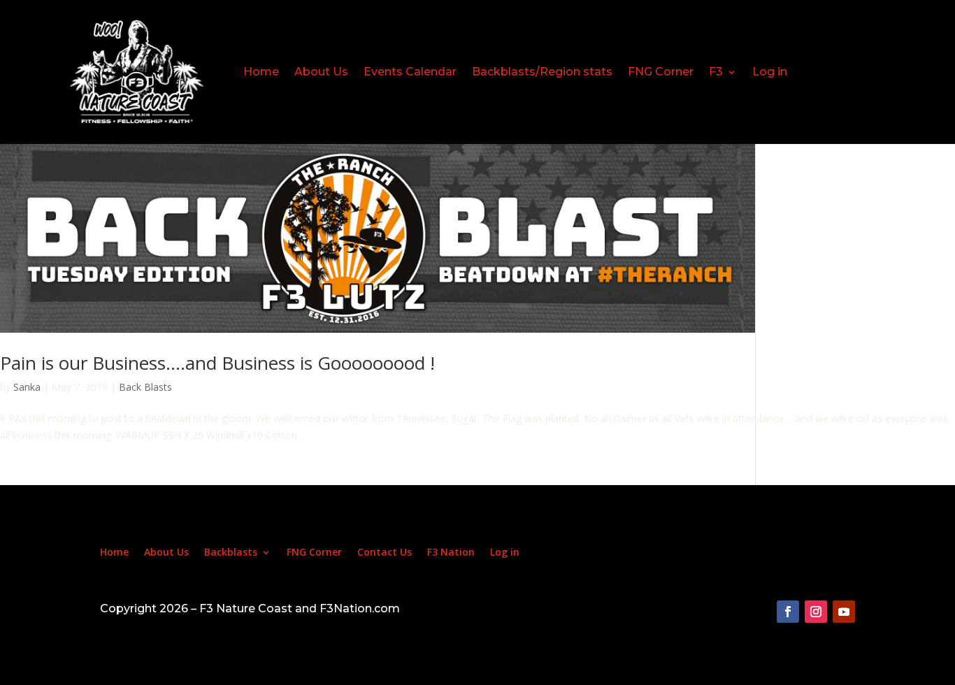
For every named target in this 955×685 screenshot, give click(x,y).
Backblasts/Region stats (542, 71)
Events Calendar (410, 71)
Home (261, 71)
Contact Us (384, 552)
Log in (769, 71)
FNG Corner (661, 71)
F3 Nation (451, 552)
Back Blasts (145, 387)
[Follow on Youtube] (844, 611)
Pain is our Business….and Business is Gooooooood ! (217, 362)
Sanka (27, 387)
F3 (716, 71)
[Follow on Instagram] (816, 611)
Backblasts (230, 552)
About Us (321, 71)
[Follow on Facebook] (788, 611)
